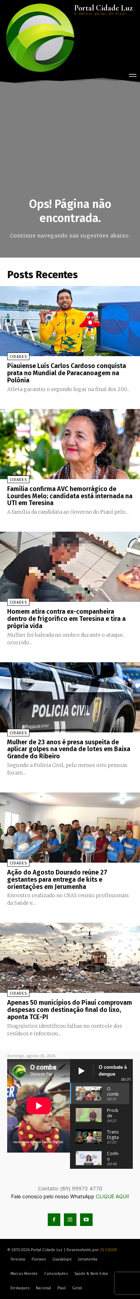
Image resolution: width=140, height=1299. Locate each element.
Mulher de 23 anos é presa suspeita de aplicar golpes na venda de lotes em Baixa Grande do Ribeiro (68, 749)
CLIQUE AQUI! (112, 1196)
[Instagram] (70, 1219)
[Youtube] (86, 1219)
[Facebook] (54, 1219)
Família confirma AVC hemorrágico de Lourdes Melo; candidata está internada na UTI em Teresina (69, 496)
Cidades (18, 356)
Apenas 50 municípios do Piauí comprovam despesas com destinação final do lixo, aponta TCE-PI (69, 1010)
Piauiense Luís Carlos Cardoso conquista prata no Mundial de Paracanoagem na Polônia (66, 373)
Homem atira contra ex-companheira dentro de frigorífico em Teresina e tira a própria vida (66, 619)
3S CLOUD (108, 1250)
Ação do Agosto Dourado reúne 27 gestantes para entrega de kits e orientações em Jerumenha (57, 879)
